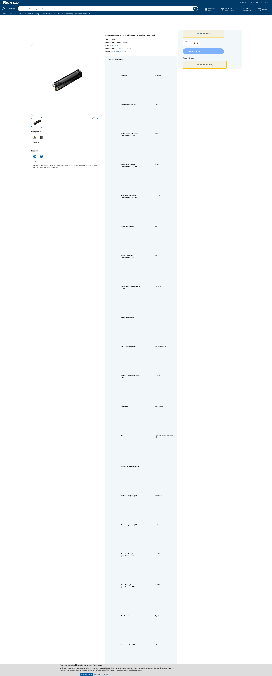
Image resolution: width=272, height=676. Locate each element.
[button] (248, 3)
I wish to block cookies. (101, 674)
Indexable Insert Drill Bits (82, 14)
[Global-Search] (195, 9)
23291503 (115, 45)
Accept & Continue (86, 674)
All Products (12, 14)
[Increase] (197, 43)
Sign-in (199, 34)
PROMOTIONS (265, 3)
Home (4, 14)
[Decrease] (194, 43)
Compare (97, 118)
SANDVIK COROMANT (124, 48)
